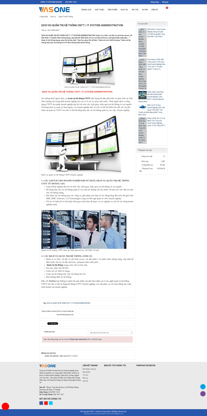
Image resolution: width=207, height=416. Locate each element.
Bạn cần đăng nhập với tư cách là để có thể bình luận (73, 339)
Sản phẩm (112, 10)
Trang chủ (86, 10)
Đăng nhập (154, 2)
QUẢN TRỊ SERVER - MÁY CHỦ (56, 356)
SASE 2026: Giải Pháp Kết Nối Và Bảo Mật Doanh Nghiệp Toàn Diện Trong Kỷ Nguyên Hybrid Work (151, 97)
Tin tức (135, 10)
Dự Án (145, 10)
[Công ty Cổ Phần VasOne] (55, 10)
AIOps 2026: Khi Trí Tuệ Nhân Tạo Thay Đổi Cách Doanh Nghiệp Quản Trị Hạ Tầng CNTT (156, 121)
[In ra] (127, 30)
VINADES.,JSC (118, 414)
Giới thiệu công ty (89, 369)
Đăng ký (165, 2)
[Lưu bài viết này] (131, 30)
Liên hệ (154, 10)
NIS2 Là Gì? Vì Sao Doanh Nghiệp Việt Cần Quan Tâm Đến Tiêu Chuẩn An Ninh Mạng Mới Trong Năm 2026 (151, 110)
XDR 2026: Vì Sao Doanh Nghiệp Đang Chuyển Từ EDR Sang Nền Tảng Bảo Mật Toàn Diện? (156, 32)
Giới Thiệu (99, 10)
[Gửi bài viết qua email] (123, 30)
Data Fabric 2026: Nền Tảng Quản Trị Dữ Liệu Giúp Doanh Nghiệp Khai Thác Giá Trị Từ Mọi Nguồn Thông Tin (156, 64)
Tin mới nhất (143, 24)
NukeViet (103, 414)
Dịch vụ (124, 10)
